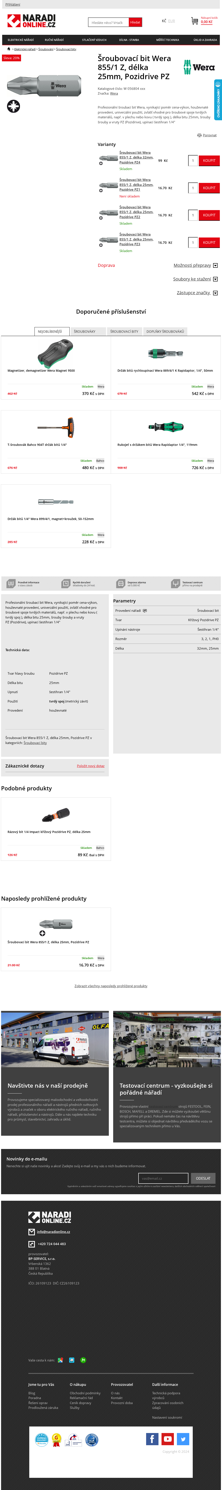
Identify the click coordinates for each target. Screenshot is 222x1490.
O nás (115, 1393)
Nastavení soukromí (167, 1417)
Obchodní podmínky (85, 1393)
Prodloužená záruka (43, 1407)
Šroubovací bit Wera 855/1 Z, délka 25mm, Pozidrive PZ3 (136, 239)
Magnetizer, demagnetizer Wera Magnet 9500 (41, 370)
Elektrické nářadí (25, 49)
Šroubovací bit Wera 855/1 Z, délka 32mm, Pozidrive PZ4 (136, 157)
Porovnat (210, 135)
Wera (114, 93)
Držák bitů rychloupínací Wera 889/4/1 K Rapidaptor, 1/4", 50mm (165, 370)
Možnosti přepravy (192, 265)
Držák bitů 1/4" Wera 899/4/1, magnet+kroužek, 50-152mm (51, 519)
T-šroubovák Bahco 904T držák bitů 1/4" (37, 445)
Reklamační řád (81, 1398)
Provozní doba (122, 1403)
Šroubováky (84, 331)
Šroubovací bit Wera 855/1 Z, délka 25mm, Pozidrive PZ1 (136, 184)
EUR (171, 20)
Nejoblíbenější (50, 331)
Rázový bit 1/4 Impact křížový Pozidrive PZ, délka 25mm (49, 832)
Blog (31, 1393)
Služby (75, 1407)
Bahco (100, 461)
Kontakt (116, 1398)
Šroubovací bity (66, 49)
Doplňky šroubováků (165, 331)
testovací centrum (163, 1106)
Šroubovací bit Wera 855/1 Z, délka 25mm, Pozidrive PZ (48, 942)
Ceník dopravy (80, 1403)
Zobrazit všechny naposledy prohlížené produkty (111, 986)
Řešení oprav (38, 1403)
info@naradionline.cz (53, 1231)
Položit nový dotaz (90, 766)
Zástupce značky (194, 293)
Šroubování (45, 49)
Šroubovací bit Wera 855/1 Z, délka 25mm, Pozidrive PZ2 (136, 212)
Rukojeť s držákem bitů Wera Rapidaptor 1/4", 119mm (157, 445)
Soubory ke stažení (192, 279)
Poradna (34, 1398)
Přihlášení (12, 4)
